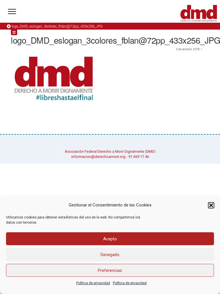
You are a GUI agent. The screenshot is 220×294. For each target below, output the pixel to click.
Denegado (110, 254)
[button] (211, 205)
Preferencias (110, 270)
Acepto (110, 238)
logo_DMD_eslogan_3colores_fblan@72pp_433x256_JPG (57, 26)
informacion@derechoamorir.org (98, 156)
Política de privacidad (93, 283)
